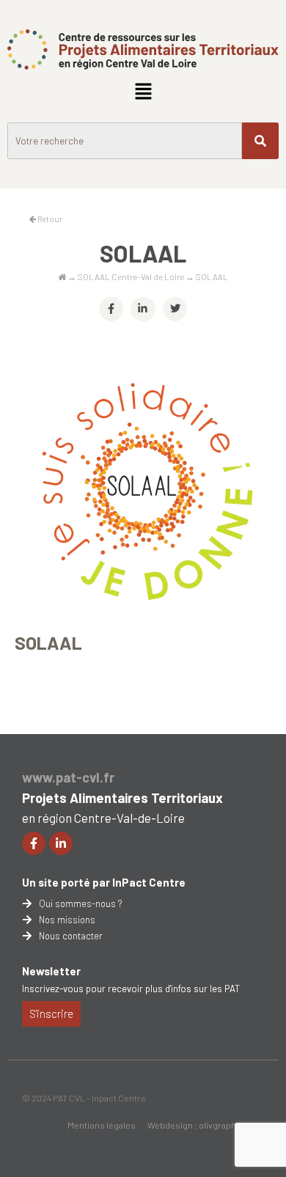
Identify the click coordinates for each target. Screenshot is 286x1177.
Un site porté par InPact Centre (104, 882)
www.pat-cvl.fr (68, 777)
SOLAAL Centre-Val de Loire (131, 276)
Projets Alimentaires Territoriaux (122, 798)
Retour (49, 219)
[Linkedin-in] (61, 843)
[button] (143, 92)
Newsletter (51, 971)
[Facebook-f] (33, 843)
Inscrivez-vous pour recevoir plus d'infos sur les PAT (131, 988)
